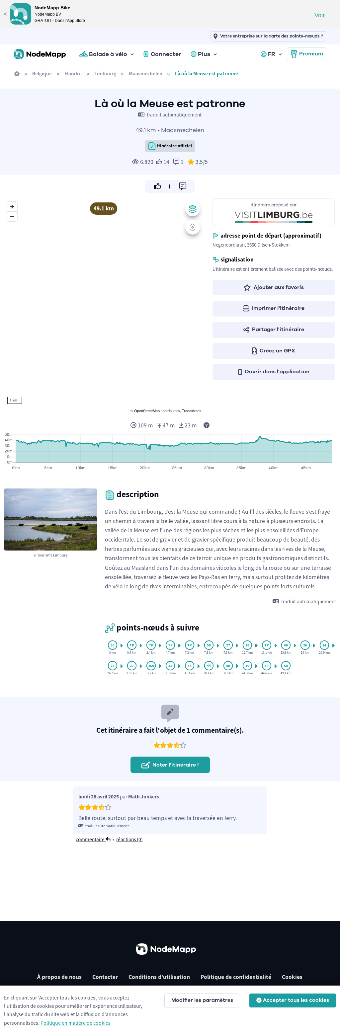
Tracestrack (192, 410)
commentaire (91, 839)
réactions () (129, 839)
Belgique (42, 73)
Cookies (292, 977)
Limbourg (105, 73)
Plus (204, 54)
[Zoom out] (12, 216)
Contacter (105, 977)
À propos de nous (59, 977)
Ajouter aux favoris (279, 287)
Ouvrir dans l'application (277, 371)
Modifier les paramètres (202, 1000)
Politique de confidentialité (236, 977)
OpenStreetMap (147, 410)
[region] (103, 306)
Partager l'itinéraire (278, 329)
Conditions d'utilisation (159, 977)
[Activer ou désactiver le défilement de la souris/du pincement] (192, 227)
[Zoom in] (12, 206)
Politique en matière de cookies (76, 1022)
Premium (311, 53)
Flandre (73, 73)
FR (271, 54)
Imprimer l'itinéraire (278, 308)
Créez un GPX (277, 350)
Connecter (166, 54)
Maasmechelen (145, 73)
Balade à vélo (108, 54)
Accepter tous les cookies (296, 1000)
